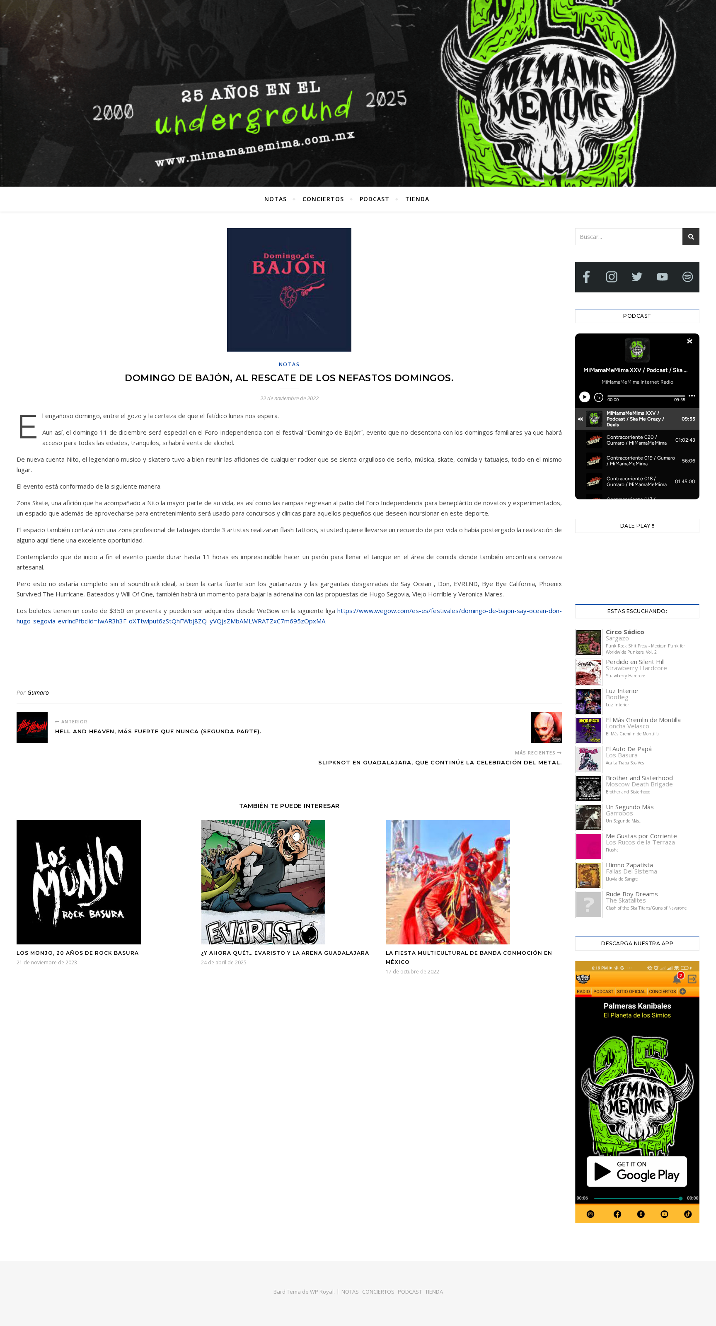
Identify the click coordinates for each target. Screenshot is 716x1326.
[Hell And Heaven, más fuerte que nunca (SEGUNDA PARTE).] (32, 727)
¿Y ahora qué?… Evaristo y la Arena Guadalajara (285, 953)
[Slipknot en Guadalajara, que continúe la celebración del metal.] (546, 727)
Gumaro (38, 692)
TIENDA (417, 199)
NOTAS (275, 199)
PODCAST (374, 199)
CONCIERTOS (323, 199)
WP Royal (322, 1291)
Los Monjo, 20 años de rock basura (78, 953)
